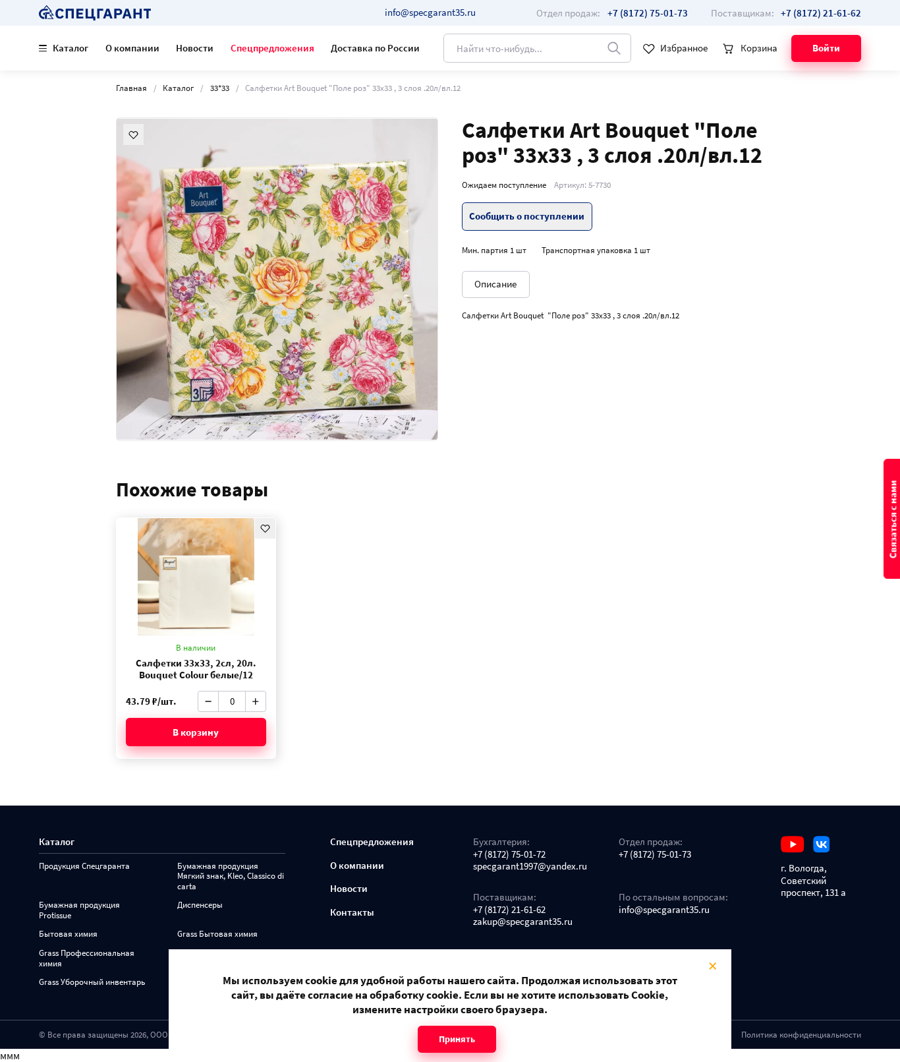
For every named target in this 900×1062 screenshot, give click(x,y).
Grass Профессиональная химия (86, 958)
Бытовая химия (68, 934)
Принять (457, 1039)
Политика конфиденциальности (801, 1034)
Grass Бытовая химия (217, 934)
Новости (194, 48)
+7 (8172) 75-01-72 (509, 854)
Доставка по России (375, 48)
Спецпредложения (272, 48)
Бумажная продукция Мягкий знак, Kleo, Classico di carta (230, 876)
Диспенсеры (200, 905)
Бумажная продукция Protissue (79, 910)
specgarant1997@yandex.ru (530, 866)
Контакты (352, 912)
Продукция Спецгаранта (84, 866)
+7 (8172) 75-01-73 (655, 854)
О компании (132, 48)
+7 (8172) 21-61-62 (509, 910)
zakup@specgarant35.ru (523, 922)
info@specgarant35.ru (430, 12)
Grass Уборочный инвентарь (92, 982)
